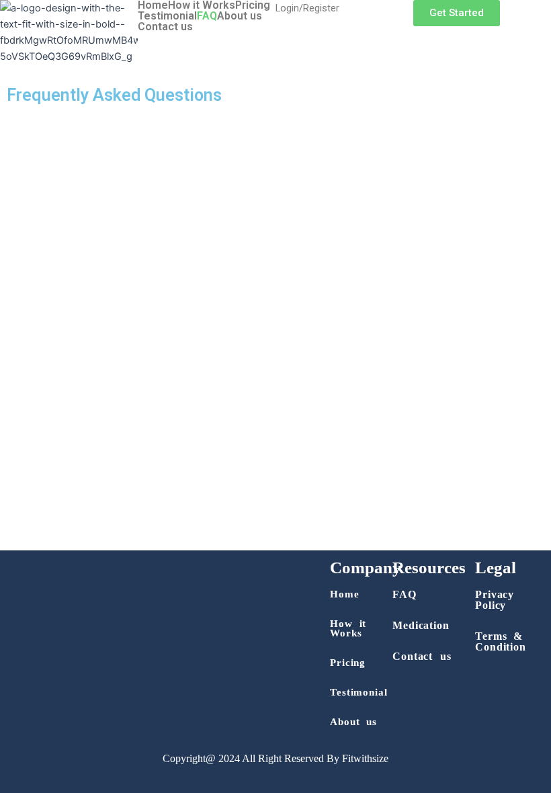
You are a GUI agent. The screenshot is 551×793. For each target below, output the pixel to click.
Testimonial (167, 16)
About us (239, 16)
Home (153, 5)
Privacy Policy (494, 600)
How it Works (201, 5)
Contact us (165, 27)
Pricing (252, 5)
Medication (421, 625)
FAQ (207, 16)
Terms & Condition (500, 641)
